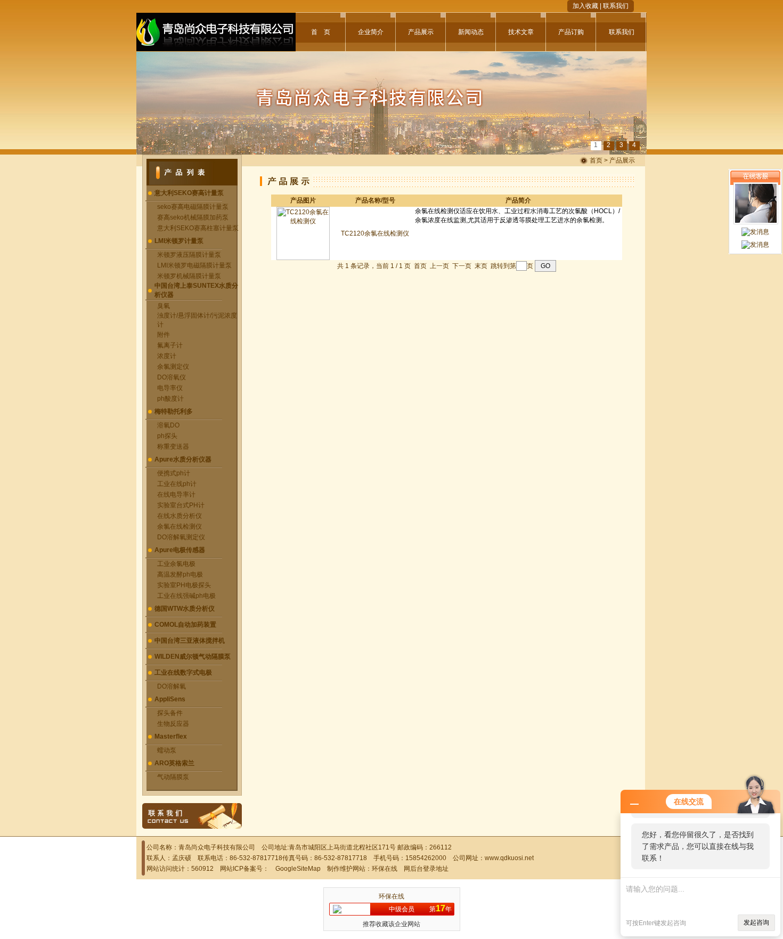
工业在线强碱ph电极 (186, 596)
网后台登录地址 (426, 868)
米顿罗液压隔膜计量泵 (189, 254)
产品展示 (421, 32)
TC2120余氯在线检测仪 (375, 233)
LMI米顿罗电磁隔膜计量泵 (194, 265)
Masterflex (170, 736)
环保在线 (384, 868)
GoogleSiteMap (298, 868)
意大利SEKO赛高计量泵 (189, 193)
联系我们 (616, 6)
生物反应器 (173, 723)
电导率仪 (170, 388)
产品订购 (571, 32)
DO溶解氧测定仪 (181, 537)
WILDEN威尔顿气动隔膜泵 (192, 656)
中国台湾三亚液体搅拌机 (189, 640)
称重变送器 (173, 446)
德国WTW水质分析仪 (184, 608)
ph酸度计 (170, 398)
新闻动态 (471, 32)
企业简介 (371, 32)
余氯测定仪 (173, 366)
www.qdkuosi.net (509, 858)
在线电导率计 (176, 494)
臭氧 (163, 306)
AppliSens (169, 699)
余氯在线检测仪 (179, 526)
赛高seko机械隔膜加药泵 (193, 217)
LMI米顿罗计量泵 (178, 241)
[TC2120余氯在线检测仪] (303, 258)
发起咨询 (756, 922)
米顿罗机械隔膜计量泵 (189, 276)
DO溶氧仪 (171, 377)
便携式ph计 (173, 473)
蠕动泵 (166, 750)
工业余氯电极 (176, 564)
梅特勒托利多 (173, 411)
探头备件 (170, 713)
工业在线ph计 (177, 484)
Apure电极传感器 (179, 550)
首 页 (320, 32)
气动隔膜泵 (173, 777)
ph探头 (167, 436)
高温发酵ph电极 (180, 574)
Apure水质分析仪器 (182, 459)
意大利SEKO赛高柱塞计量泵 (198, 228)
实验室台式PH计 (181, 505)
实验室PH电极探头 (184, 585)
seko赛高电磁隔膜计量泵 (193, 207)
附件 (163, 334)
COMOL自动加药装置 (185, 624)
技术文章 (521, 32)
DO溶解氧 (171, 686)
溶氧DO (168, 425)
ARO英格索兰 (174, 763)
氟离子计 (170, 345)
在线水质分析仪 (179, 516)
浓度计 (166, 356)
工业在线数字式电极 (183, 672)
